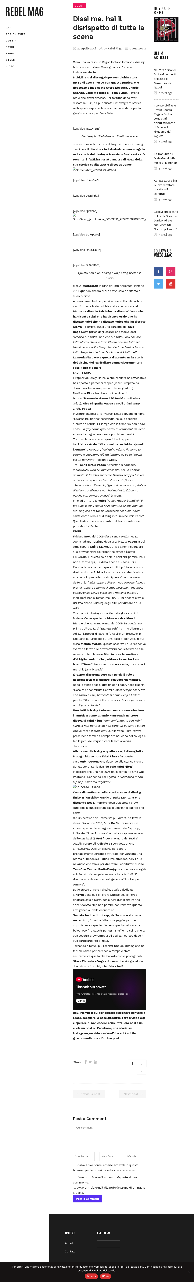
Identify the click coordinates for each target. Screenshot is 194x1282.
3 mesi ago (165, 142)
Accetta (91, 1276)
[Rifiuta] (189, 1272)
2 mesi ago (165, 93)
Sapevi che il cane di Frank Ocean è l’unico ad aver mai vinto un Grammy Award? (166, 220)
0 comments (137, 49)
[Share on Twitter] (90, 1062)
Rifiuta (106, 1276)
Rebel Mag (114, 49)
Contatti (70, 1251)
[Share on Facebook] (85, 1062)
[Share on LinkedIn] (95, 1062)
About (69, 1243)
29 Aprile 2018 (86, 49)
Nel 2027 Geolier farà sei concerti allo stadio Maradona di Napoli (165, 78)
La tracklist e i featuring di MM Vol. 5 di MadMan (165, 158)
